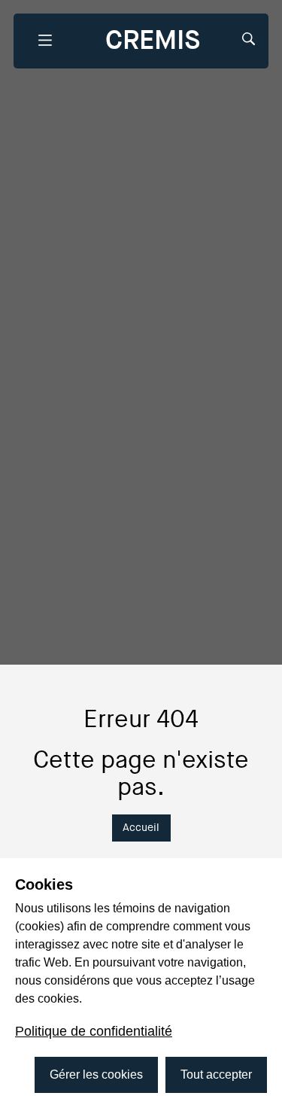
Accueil (141, 827)
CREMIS (152, 40)
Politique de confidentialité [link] (93, 1031)
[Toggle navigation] (44, 41)
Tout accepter (216, 1074)
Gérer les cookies (96, 1074)
